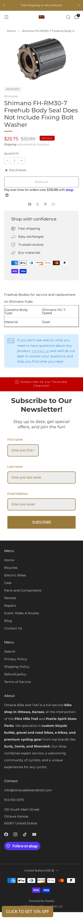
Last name (15, 466)
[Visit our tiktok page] (25, 834)
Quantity (11, 153)
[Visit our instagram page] (15, 834)
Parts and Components (23, 590)
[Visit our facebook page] (6, 834)
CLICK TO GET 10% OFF (27, 911)
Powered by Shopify (41, 900)
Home (9, 560)
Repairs (10, 605)
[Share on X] (37, 204)
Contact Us (13, 628)
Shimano (11, 96)
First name (15, 439)
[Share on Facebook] (29, 204)
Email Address (17, 494)
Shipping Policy (17, 666)
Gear (8, 583)
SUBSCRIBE (41, 522)
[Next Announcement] (79, 5)
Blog (8, 621)
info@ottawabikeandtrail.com (28, 790)
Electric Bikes (15, 575)
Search (9, 651)
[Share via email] (53, 204)
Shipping (10, 144)
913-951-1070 (14, 800)
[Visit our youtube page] (34, 834)
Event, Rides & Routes (21, 613)
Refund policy (15, 674)
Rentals (10, 598)
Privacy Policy (15, 659)
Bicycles (11, 567)
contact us (40, 351)
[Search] (68, 17)
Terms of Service (17, 682)
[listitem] (41, 5)
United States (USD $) (39, 870)
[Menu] (6, 17)
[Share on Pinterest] (45, 204)
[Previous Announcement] (4, 5)
